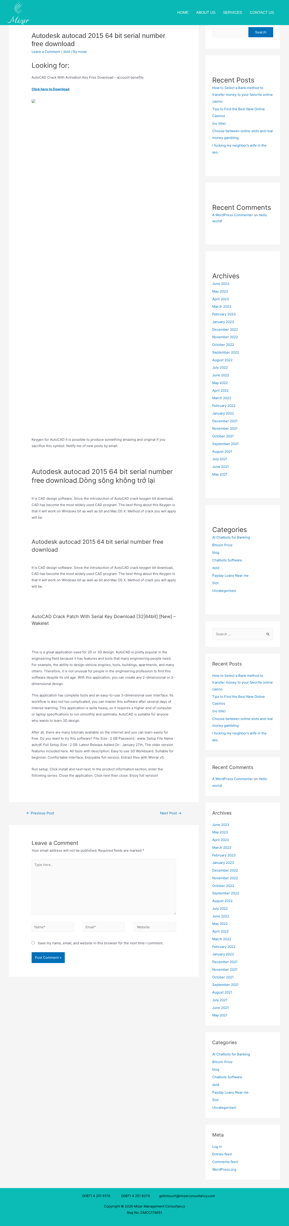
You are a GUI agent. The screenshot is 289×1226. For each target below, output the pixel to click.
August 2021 (222, 451)
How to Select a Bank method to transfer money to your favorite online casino (242, 94)
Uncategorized (224, 590)
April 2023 (220, 299)
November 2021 (225, 428)
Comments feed (225, 1162)
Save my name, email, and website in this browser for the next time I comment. (100, 943)
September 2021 (225, 444)
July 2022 (220, 367)
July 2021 (219, 459)
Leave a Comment (46, 51)
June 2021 (220, 466)
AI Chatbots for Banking (231, 537)
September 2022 (225, 352)
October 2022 (223, 344)
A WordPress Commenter (232, 215)
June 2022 (220, 375)
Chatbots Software (227, 560)
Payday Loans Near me (230, 575)
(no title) (219, 123)
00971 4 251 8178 (97, 1196)
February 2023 (224, 314)
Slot (215, 583)
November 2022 (225, 337)
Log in (217, 1146)
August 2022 (222, 360)
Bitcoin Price (222, 545)
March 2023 (221, 306)
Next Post (171, 813)
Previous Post (40, 813)
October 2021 (223, 436)
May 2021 (219, 474)
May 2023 (220, 291)
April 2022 (220, 390)
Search (260, 32)
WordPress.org (224, 1169)
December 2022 (225, 329)
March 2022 (221, 398)
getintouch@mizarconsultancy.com (187, 1196)
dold (66, 51)
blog (215, 552)
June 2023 (220, 283)
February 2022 (223, 405)
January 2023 (223, 322)
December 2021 (225, 421)
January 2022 (223, 413)
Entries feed (222, 1154)
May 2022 (220, 383)
